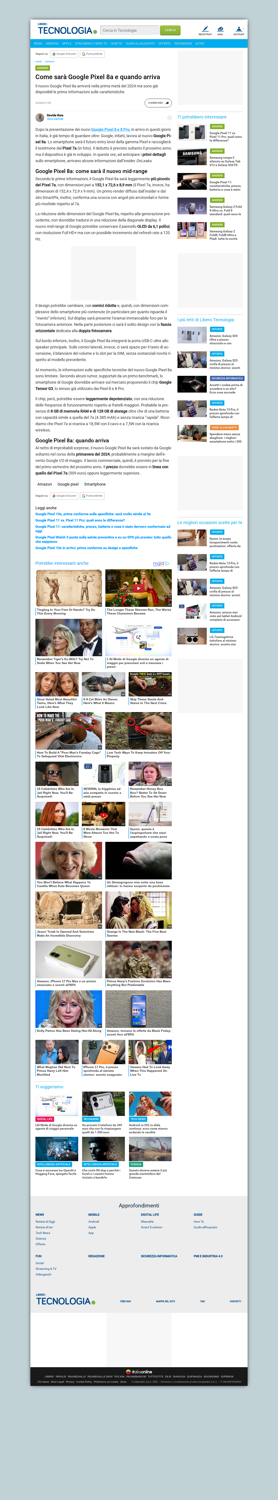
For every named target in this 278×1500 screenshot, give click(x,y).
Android (93, 1221)
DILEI (168, 1376)
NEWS (38, 43)
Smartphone (95, 484)
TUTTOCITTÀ (155, 1376)
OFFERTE (164, 43)
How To (199, 1221)
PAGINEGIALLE (77, 1376)
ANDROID (52, 43)
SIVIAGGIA (179, 1376)
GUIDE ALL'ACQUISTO (140, 43)
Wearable (147, 1221)
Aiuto (123, 1381)
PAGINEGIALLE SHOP (100, 1376)
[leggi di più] (169, 117)
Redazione (96, 1256)
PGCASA (119, 1376)
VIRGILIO (61, 1376)
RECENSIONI (183, 43)
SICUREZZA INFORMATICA (227, 378)
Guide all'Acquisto (205, 1227)
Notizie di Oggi (45, 1221)
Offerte (40, 1244)
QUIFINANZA (194, 1376)
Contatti (235, 1301)
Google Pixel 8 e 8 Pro (110, 129)
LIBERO (49, 1376)
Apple (92, 1227)
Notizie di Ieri (44, 1227)
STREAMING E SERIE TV (91, 43)
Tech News (43, 1233)
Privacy (70, 1381)
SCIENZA (136, 1164)
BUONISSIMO (211, 1376)
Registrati (205, 34)
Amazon (44, 484)
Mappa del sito (165, 1301)
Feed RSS (125, 1301)
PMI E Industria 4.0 (208, 1256)
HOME (38, 61)
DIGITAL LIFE (44, 1119)
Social (40, 1263)
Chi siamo (43, 1381)
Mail (220, 34)
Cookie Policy (84, 1381)
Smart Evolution (151, 1227)
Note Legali (57, 1381)
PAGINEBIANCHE (136, 1376)
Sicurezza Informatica (159, 1256)
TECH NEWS (138, 1119)
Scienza (41, 1238)
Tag (202, 1301)
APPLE (66, 43)
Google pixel (68, 484)
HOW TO (116, 43)
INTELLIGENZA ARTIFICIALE (53, 1164)
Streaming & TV (46, 1268)
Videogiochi (43, 1274)
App (91, 1233)
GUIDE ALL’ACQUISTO (224, 427)
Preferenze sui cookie (106, 1381)
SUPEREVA (227, 1376)
